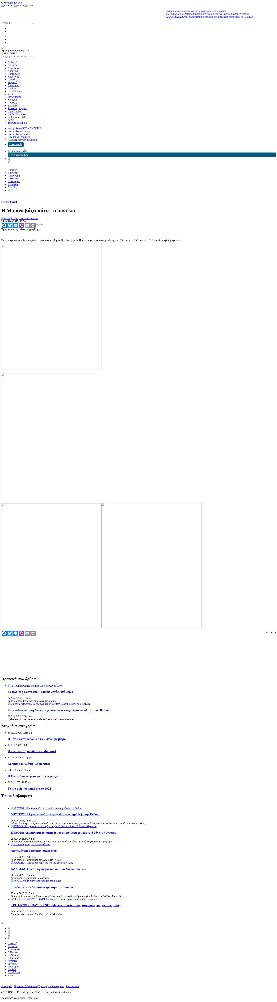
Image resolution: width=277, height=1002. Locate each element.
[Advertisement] (60, 654)
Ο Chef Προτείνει (17, 114)
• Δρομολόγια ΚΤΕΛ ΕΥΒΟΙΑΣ (24, 128)
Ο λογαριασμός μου (11, 2)
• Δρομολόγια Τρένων (19, 131)
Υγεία (10, 94)
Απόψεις (12, 102)
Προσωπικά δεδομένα (25, 986)
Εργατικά (12, 82)
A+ (38, 224)
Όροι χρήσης (45, 986)
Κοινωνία (12, 65)
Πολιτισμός (14, 73)
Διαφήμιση (58, 986)
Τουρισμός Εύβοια (17, 122)
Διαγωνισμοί (14, 96)
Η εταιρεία (6, 986)
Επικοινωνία (15, 144)
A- (41, 224)
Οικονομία (13, 85)
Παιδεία (12, 88)
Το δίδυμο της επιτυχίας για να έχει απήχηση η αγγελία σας (183, 11)
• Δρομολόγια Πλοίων (19, 134)
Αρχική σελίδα (9, 50)
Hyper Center (32, 998)
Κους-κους (13, 76)
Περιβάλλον (14, 91)
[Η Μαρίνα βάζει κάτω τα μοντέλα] (19, 218)
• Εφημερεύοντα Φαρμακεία (22, 139)
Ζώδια (11, 120)
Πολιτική (12, 62)
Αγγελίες (12, 79)
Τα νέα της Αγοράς (17, 108)
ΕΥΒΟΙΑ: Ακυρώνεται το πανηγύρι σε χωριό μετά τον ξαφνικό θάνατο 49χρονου (194, 13)
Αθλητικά (13, 71)
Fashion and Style (17, 117)
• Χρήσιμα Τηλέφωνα (19, 137)
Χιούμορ (12, 99)
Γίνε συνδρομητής (18, 154)
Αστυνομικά (14, 68)
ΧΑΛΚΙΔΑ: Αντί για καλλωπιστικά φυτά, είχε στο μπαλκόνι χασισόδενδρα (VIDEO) (196, 16)
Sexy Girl (24, 50)
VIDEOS (12, 105)
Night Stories (14, 111)
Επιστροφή (270, 632)
